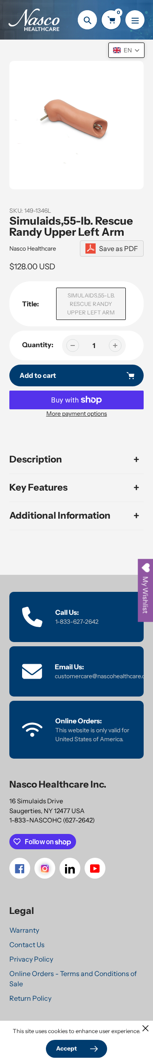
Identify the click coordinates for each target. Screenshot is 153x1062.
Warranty (24, 930)
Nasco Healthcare (32, 248)
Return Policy (30, 998)
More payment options (76, 413)
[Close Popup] (145, 1028)
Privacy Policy (31, 959)
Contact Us (27, 944)
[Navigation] (134, 19)
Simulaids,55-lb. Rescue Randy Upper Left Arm (91, 304)
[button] (126, 50)
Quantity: (38, 344)
